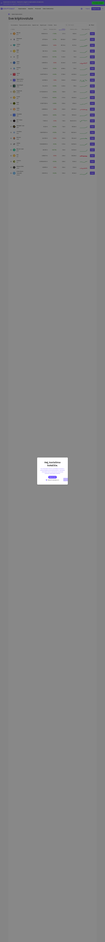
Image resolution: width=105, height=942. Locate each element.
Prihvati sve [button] (52, 477)
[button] (52, 480)
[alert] (52, 471)
